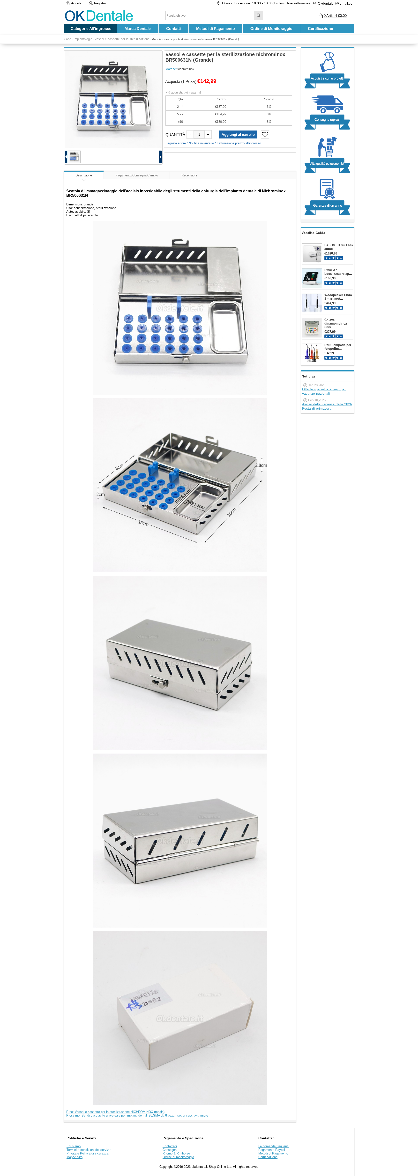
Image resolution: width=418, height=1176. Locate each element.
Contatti (173, 29)
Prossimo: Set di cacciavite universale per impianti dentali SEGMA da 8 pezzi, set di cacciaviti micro (137, 1115)
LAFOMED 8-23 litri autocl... (338, 247)
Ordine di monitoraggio (178, 1157)
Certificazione (320, 29)
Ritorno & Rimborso (176, 1153)
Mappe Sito (74, 1157)
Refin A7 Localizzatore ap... (338, 272)
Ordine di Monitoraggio (271, 29)
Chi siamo (74, 1146)
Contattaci (170, 1146)
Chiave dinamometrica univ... (335, 323)
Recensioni (189, 175)
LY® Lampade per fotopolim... (337, 346)
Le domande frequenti (273, 1146)
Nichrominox (185, 69)
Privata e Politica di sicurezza (87, 1153)
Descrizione (83, 175)
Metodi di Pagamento (215, 29)
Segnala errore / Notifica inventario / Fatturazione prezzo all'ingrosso (213, 143)
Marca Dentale (138, 29)
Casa (67, 39)
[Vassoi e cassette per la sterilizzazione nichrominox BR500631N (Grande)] (113, 100)
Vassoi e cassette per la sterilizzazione (122, 39)
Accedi (76, 3)
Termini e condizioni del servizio (89, 1150)
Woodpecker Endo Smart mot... (338, 296)
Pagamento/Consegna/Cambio (136, 175)
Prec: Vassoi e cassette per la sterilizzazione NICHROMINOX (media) (115, 1112)
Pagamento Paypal (271, 1150)
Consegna (170, 1150)
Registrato (101, 3)
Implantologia (83, 39)
